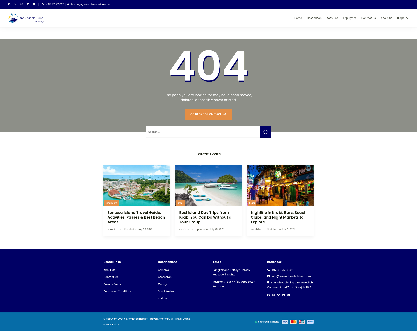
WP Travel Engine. (181, 318)
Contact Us (368, 18)
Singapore (111, 203)
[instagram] (22, 4)
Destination (314, 18)
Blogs (400, 18)
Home (298, 18)
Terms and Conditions (117, 291)
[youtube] (34, 4)
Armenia (163, 270)
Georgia (163, 284)
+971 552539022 (55, 4)
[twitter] (15, 4)
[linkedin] (28, 4)
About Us (386, 18)
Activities (332, 18)
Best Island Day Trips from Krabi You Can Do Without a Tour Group (205, 217)
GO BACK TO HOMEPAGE (206, 114)
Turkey (162, 298)
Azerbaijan (165, 277)
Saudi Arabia (166, 291)
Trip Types (349, 18)
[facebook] (9, 4)
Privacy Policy (112, 284)
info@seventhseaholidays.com (291, 276)
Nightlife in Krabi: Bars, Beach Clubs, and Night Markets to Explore (279, 217)
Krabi (180, 203)
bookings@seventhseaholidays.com (91, 4)
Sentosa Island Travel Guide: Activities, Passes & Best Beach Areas (136, 217)
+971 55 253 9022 (282, 270)
